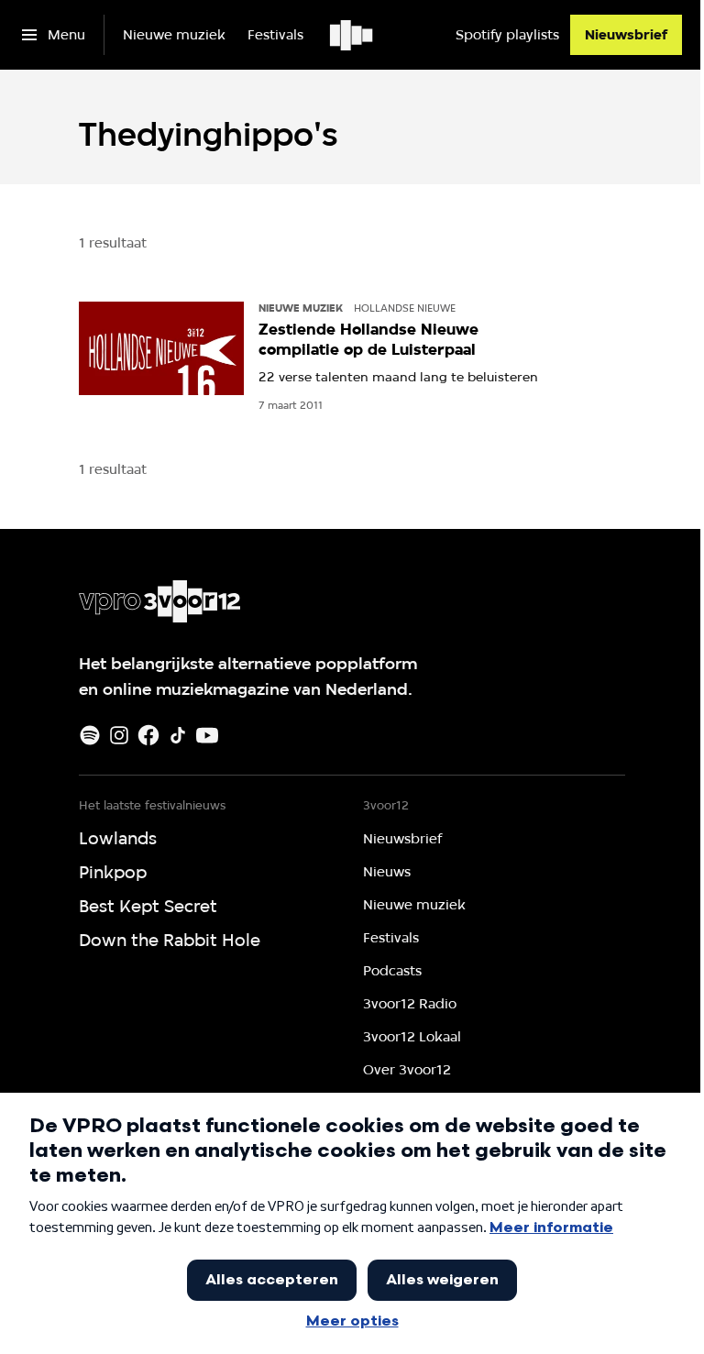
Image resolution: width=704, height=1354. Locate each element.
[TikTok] (178, 735)
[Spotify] (90, 735)
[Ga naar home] (352, 35)
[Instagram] (119, 735)
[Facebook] (149, 735)
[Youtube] (207, 735)
